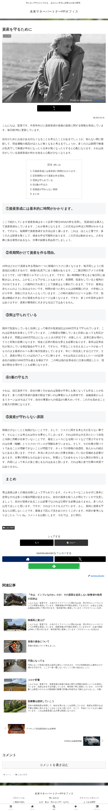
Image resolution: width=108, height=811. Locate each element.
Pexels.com (98, 100)
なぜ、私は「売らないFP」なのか (54, 802)
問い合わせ (54, 798)
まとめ (36, 194)
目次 (49, 164)
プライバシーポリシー (89, 798)
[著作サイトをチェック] (27, 559)
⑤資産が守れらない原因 (45, 189)
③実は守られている (43, 180)
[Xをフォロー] (80, 559)
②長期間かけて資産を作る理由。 (49, 175)
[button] (71, 543)
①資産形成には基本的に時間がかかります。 (55, 171)
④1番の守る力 (40, 184)
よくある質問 (89, 802)
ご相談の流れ (19, 802)
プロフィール (19, 798)
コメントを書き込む (54, 765)
